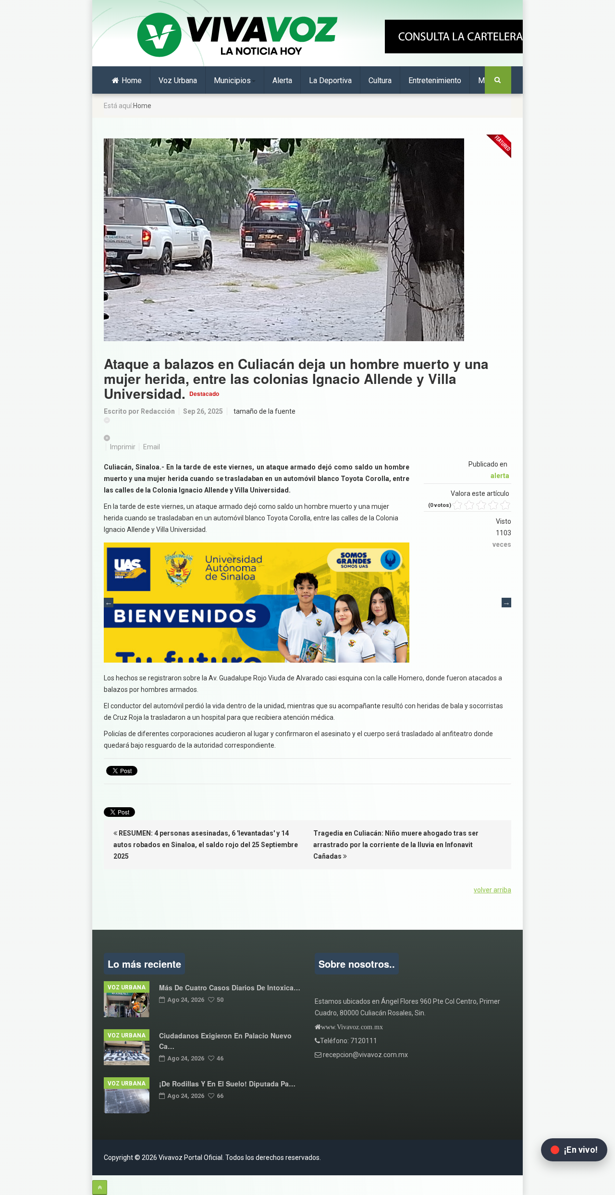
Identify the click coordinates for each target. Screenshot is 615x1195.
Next (506, 602)
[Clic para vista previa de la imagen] (307, 239)
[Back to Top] (99, 1187)
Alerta (282, 80)
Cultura (380, 80)
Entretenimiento (434, 80)
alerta (500, 476)
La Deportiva (330, 80)
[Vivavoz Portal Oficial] (237, 36)
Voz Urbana (178, 80)
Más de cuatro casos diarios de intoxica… (229, 987)
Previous (108, 602)
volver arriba (492, 890)
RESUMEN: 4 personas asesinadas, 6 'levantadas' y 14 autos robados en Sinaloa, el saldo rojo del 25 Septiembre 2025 (205, 844)
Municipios (232, 80)
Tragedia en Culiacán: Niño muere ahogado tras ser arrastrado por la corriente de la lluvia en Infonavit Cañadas (396, 844)
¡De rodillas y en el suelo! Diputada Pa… (227, 1083)
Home (132, 80)
